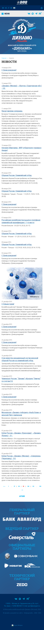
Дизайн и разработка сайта (14, 613)
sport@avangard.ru (34, 606)
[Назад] (4, 486)
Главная (4, 58)
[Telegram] (36, 14)
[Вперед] (22, 490)
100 (28, 486)
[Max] (32, 13)
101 (33, 486)
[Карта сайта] (6, 8)
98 (19, 486)
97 (14, 486)
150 (40, 486)
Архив (22, 496)
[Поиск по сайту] (8, 8)
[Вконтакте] (29, 13)
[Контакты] (3, 8)
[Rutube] (40, 13)
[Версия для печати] (11, 8)
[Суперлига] (22, 2)
